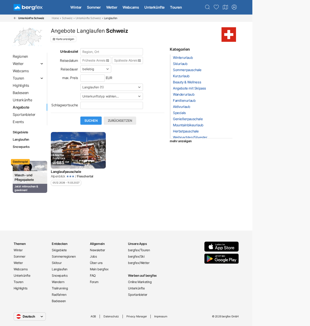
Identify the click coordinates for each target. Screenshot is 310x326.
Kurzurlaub (181, 76)
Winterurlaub (183, 57)
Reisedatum (69, 60)
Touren (176, 7)
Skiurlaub (180, 64)
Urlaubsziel (69, 51)
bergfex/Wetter (138, 263)
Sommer (94, 7)
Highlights (20, 288)
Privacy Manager (136, 316)
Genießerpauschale (188, 119)
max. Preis (70, 78)
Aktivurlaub (181, 107)
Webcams (131, 7)
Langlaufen (21, 139)
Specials (179, 113)
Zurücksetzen (120, 120)
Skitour (57, 263)
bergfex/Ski (136, 256)
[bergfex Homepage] (28, 7)
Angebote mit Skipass (189, 88)
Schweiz (67, 18)
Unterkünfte (154, 7)
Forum (94, 282)
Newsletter (97, 250)
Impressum (160, 316)
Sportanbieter (137, 294)
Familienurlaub (184, 100)
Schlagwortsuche (64, 105)
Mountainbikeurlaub (188, 125)
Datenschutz (111, 316)
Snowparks (21, 147)
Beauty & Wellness (187, 82)
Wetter (111, 7)
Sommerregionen (64, 256)
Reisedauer (69, 69)
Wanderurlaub (183, 94)
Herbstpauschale (186, 131)
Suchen (91, 120)
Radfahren (59, 294)
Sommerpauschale (187, 70)
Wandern (58, 282)
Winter (75, 7)
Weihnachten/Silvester (190, 137)
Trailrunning (60, 288)
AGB (93, 316)
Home (55, 18)
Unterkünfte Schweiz (88, 18)
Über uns (96, 263)
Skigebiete (20, 132)
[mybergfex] (234, 7)
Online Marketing (140, 282)
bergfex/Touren (139, 250)
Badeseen (59, 301)
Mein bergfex (99, 269)
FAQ (93, 275)
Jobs (93, 256)
